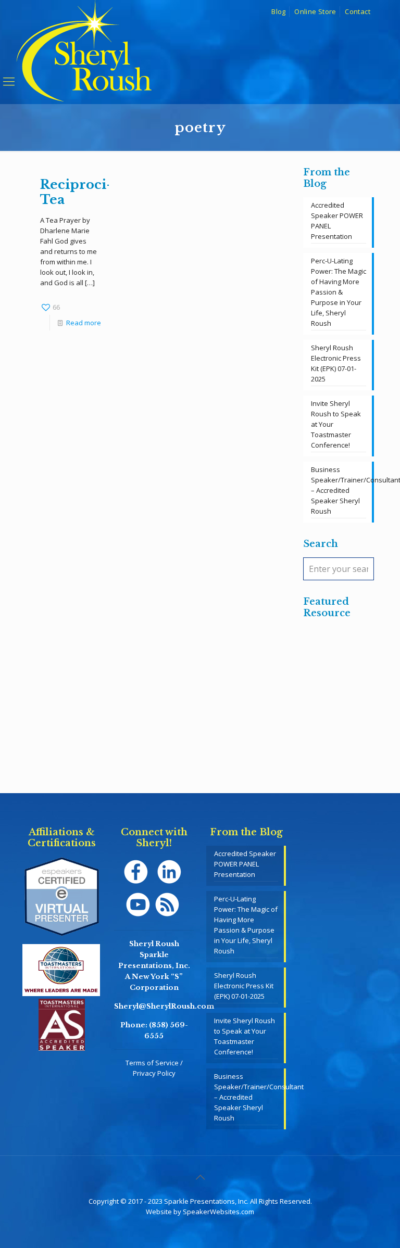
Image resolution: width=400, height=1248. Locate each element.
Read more (83, 322)
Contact (357, 11)
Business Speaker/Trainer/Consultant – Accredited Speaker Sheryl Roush (338, 490)
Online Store (315, 11)
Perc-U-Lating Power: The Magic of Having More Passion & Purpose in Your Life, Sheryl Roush (338, 292)
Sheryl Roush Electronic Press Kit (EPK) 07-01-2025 (336, 363)
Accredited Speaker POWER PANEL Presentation (337, 220)
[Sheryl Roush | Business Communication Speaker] (84, 65)
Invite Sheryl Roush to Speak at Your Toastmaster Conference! (336, 424)
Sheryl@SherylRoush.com (164, 1006)
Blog (278, 11)
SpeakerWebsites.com (218, 1211)
